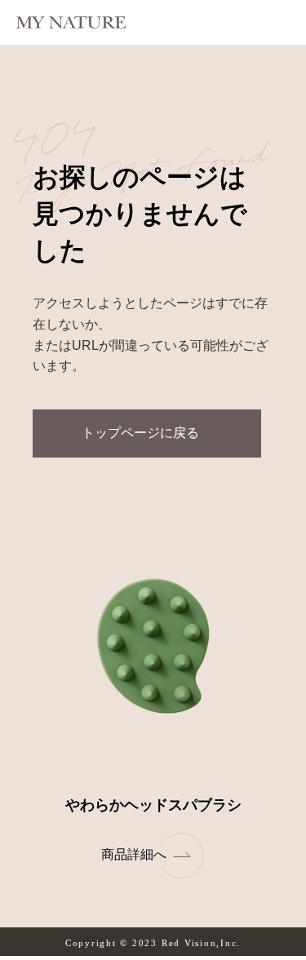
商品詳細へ (133, 854)
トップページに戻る (140, 433)
